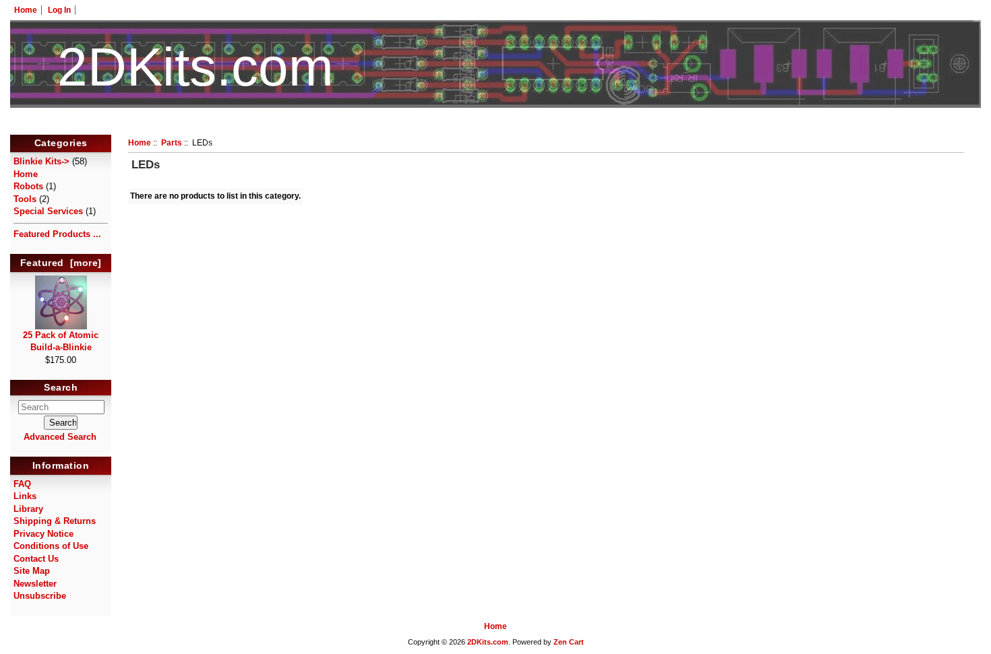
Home (25, 10)
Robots (28, 186)
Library (28, 509)
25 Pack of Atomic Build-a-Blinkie (60, 341)
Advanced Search (60, 437)
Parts (171, 143)
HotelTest (496, 126)
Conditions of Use (50, 546)
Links (24, 496)
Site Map (31, 571)
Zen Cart (568, 642)
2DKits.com (487, 642)
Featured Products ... (57, 234)
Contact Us (36, 559)
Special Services (48, 211)
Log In (59, 10)
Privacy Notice (43, 534)
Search (61, 388)
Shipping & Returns (54, 521)
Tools (24, 199)
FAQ (22, 484)
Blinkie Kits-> (41, 161)
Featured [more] (61, 262)
